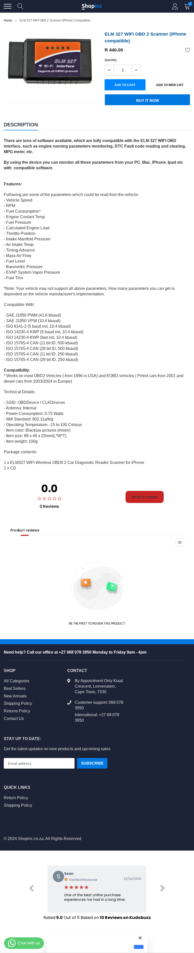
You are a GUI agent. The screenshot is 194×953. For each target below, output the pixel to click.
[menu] (7, 6)
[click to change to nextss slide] (163, 889)
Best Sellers (15, 688)
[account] (175, 6)
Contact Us (14, 718)
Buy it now (147, 100)
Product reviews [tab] (24, 530)
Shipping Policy (18, 703)
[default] (138, 947)
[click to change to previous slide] (31, 889)
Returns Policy (17, 711)
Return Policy (16, 798)
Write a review (145, 496)
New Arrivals (15, 696)
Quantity (111, 60)
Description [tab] (21, 124)
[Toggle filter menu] (180, 542)
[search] (20, 6)
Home (8, 20)
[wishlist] (187, 49)
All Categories (16, 681)
